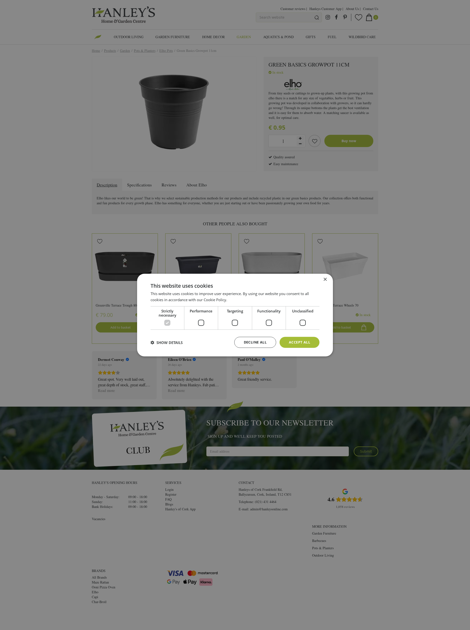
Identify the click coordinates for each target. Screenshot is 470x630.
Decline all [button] (255, 342)
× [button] (325, 279)
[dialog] (235, 315)
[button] (167, 342)
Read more (237, 299)
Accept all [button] (299, 342)
